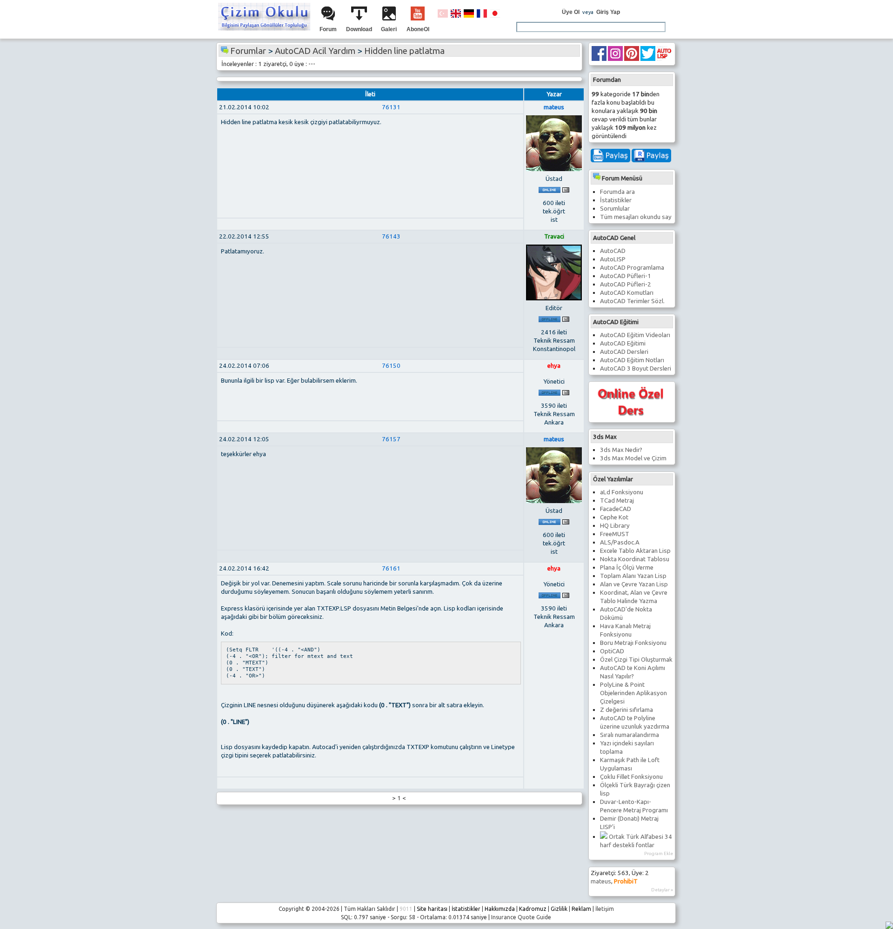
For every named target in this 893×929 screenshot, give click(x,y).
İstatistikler (616, 200)
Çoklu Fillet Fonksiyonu (631, 776)
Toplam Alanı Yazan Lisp (633, 575)
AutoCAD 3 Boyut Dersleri (635, 368)
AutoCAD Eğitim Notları (632, 360)
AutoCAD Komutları (626, 292)
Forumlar (248, 51)
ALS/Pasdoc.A (620, 542)
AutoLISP (613, 259)
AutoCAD (613, 250)
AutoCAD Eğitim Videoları (635, 335)
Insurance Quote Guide (521, 917)
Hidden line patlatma (404, 51)
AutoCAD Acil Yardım (315, 51)
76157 (391, 439)
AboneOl (418, 29)
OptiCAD (612, 651)
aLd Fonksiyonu (621, 492)
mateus (601, 881)
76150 (391, 365)
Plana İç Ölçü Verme (626, 567)
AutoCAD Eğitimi (623, 343)
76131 (391, 107)
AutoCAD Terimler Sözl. (632, 301)
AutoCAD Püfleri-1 (625, 275)
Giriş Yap (608, 12)
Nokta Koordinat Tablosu (634, 559)
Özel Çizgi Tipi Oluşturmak (636, 659)
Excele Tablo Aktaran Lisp (635, 550)
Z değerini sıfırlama (626, 709)
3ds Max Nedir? (621, 449)
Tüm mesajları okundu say (636, 216)
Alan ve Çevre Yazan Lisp (634, 584)
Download (359, 29)
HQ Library (615, 525)
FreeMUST (614, 534)
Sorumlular (615, 208)
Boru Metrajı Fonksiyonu (633, 642)
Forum (328, 29)
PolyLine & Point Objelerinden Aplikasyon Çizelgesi (633, 693)
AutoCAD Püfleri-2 (625, 284)
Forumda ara (617, 191)
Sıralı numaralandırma (629, 734)
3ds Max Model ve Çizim (633, 458)
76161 (391, 568)
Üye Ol (571, 12)
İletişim (604, 909)
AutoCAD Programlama (632, 267)
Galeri (389, 29)
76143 (391, 236)
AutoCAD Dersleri (624, 351)
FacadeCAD (615, 508)
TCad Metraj (617, 500)
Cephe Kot (614, 517)
